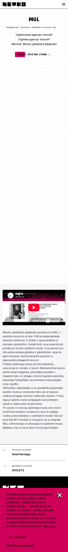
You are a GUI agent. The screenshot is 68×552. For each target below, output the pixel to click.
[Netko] (14, 4)
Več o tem (49, 526)
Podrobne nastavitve (20, 545)
